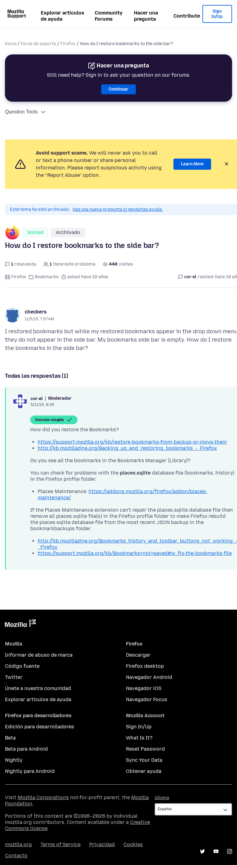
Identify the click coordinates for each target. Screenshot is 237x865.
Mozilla (20, 624)
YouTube (216, 851)
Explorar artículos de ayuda (62, 16)
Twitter (14, 677)
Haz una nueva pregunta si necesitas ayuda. (118, 209)
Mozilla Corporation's (43, 797)
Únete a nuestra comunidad (38, 688)
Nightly (14, 760)
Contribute (186, 16)
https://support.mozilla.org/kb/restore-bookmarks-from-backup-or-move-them (132, 442)
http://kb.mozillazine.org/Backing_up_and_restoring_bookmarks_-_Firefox (127, 448)
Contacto (16, 856)
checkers (36, 312)
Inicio (10, 43)
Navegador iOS (143, 688)
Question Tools (21, 111)
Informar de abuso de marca (39, 655)
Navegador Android (149, 677)
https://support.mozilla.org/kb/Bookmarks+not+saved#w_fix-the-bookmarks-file (135, 553)
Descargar (138, 655)
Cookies (133, 844)
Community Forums (109, 16)
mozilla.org (18, 844)
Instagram (229, 851)
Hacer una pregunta (146, 16)
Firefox (68, 43)
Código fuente (22, 666)
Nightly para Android (30, 771)
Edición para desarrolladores (39, 727)
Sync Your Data (144, 760)
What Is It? (139, 738)
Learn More (192, 164)
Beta (10, 738)
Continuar (118, 89)
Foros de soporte (38, 43)
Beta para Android (26, 749)
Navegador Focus (146, 699)
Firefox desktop (145, 666)
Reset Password (145, 749)
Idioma (162, 797)
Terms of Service (60, 844)
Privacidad (102, 844)
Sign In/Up (217, 14)
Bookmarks (47, 276)
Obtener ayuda (143, 771)
